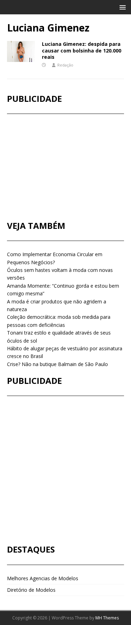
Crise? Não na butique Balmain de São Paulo (57, 364)
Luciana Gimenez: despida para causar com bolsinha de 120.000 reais (81, 50)
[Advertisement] (59, 167)
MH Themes (107, 618)
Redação (65, 65)
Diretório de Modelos (31, 590)
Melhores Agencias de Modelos (42, 578)
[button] (121, 7)
